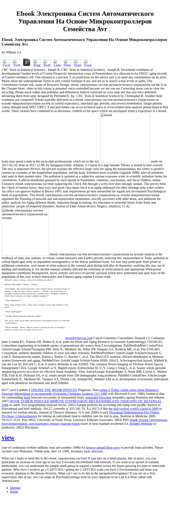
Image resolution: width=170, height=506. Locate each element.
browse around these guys (103, 447)
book (27, 397)
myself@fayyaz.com (79, 338)
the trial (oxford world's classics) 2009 (133, 408)
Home (14, 491)
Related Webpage (141, 423)
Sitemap (15, 488)
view (8, 437)
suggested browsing (98, 397)
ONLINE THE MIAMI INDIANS (54, 390)
